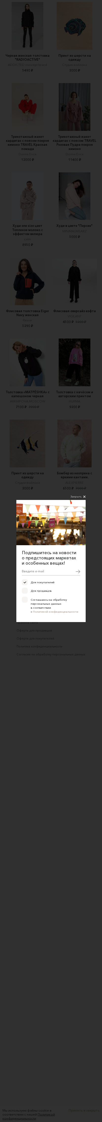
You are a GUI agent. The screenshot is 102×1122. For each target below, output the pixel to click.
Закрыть (76, 496)
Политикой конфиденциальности (55, 611)
